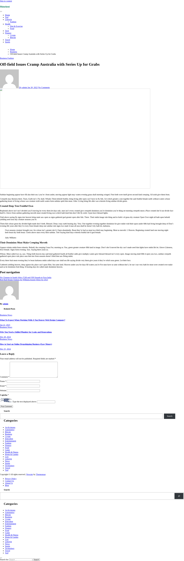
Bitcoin (13, 37)
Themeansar (40, 474)
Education (9, 439)
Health (7, 24)
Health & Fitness (11, 452)
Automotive (9, 430)
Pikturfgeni (5, 6)
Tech (7, 31)
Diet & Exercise (16, 26)
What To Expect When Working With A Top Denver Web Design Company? (32, 320)
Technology (9, 466)
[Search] (178, 496)
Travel (7, 40)
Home (7, 15)
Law (7, 457)
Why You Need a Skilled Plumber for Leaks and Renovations (26, 332)
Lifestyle (8, 19)
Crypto (13, 35)
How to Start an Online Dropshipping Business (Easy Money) (26, 344)
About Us (9, 483)
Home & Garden (11, 454)
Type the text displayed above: (25, 402)
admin (5, 304)
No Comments (44, 87)
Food (12, 28)
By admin (23, 87)
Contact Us (9, 481)
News (10, 315)
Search (7, 411)
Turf (6, 17)
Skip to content (6, 1)
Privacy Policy (11, 479)
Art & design (10, 427)
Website (3, 390)
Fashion (13, 22)
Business (4, 58)
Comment (4, 377)
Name (3, 381)
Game (7, 450)
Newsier (29, 474)
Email (3, 386)
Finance (8, 33)
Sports (7, 42)
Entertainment (10, 441)
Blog (7, 485)
